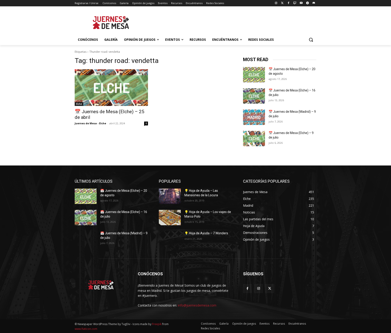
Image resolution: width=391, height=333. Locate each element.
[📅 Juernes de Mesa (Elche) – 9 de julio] (254, 138)
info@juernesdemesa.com (197, 305)
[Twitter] (282, 3)
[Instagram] (276, 3)
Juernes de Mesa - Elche (90, 123)
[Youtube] (301, 3)
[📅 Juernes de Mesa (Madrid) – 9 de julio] (254, 117)
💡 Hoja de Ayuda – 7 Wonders (206, 233)
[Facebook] (288, 3)
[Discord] (313, 3)
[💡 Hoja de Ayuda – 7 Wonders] (170, 239)
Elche (79, 103)
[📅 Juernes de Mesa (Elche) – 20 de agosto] (254, 74)
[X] (269, 288)
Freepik (157, 324)
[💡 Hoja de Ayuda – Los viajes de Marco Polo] (170, 217)
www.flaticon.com (86, 329)
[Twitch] (295, 3)
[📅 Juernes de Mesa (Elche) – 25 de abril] (111, 87)
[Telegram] (307, 3)
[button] (310, 39)
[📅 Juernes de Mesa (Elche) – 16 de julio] (254, 96)
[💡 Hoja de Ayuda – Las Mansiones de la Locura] (170, 196)
